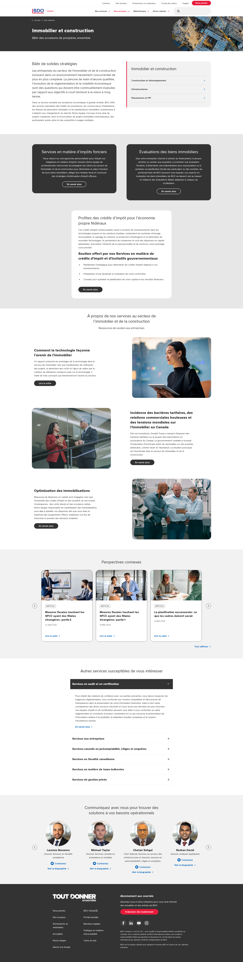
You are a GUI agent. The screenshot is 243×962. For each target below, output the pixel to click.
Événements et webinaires (144, 3)
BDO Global (89, 910)
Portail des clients (169, 3)
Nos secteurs (120, 11)
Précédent (34, 605)
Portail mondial (91, 917)
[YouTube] (139, 923)
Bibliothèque (140, 11)
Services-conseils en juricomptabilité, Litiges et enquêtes (109, 749)
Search (178, 11)
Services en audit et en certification (95, 684)
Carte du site (90, 940)
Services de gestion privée (89, 779)
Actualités (58, 934)
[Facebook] (123, 923)
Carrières (106, 3)
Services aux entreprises (88, 738)
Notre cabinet (159, 11)
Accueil (37, 20)
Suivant (208, 605)
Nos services (101, 11)
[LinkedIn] (131, 923)
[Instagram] (147, 923)
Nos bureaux (121, 3)
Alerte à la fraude (61, 947)
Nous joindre (59, 910)
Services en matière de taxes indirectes (98, 769)
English (186, 3)
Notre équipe (59, 940)
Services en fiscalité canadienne (93, 759)
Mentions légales (92, 923)
